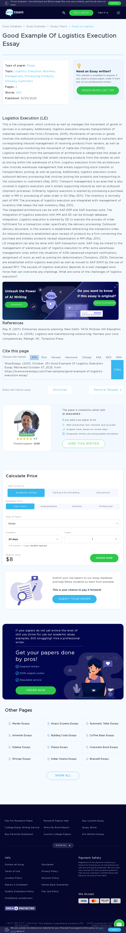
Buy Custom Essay (93, 821)
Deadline (10, 532)
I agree (114, 930)
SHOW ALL (61, 845)
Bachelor (77, 506)
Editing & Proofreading (66, 493)
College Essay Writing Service (22, 828)
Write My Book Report (56, 828)
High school (20, 506)
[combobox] (63, 523)
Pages (68, 532)
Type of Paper (13, 517)
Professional (106, 506)
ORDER (115, 3)
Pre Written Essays (93, 834)
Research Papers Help (56, 821)
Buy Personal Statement (19, 834)
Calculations (103, 493)
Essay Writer (89, 828)
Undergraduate (49, 506)
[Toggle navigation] (118, 13)
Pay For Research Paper (19, 821)
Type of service (16, 486)
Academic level (14, 501)
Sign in (102, 13)
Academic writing (26, 493)
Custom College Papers (57, 834)
